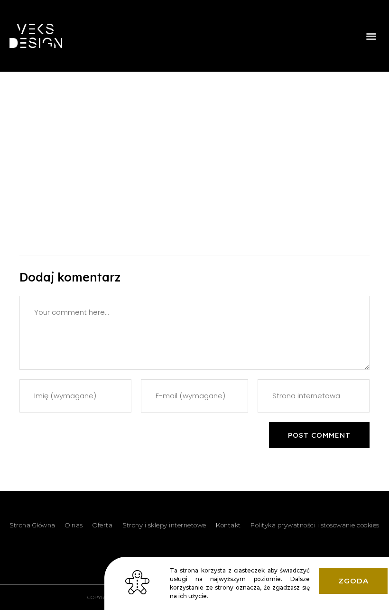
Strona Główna (32, 525)
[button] (371, 36)
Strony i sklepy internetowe (164, 525)
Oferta (102, 525)
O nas (74, 525)
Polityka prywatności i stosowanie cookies (315, 525)
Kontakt (228, 525)
